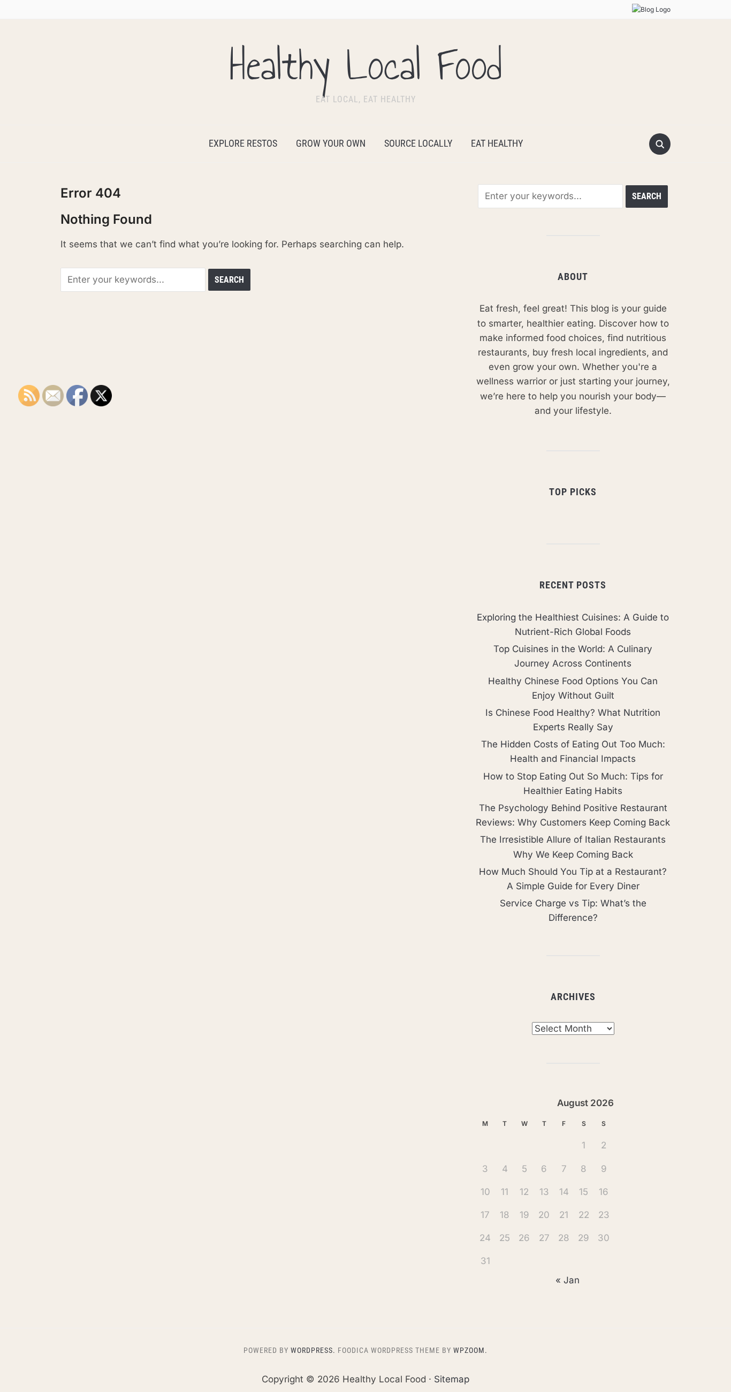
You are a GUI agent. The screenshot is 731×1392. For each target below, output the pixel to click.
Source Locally (418, 143)
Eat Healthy (497, 143)
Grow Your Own (331, 143)
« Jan (567, 1280)
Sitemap (451, 1379)
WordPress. (313, 1350)
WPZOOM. (470, 1350)
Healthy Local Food (365, 65)
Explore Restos (243, 143)
